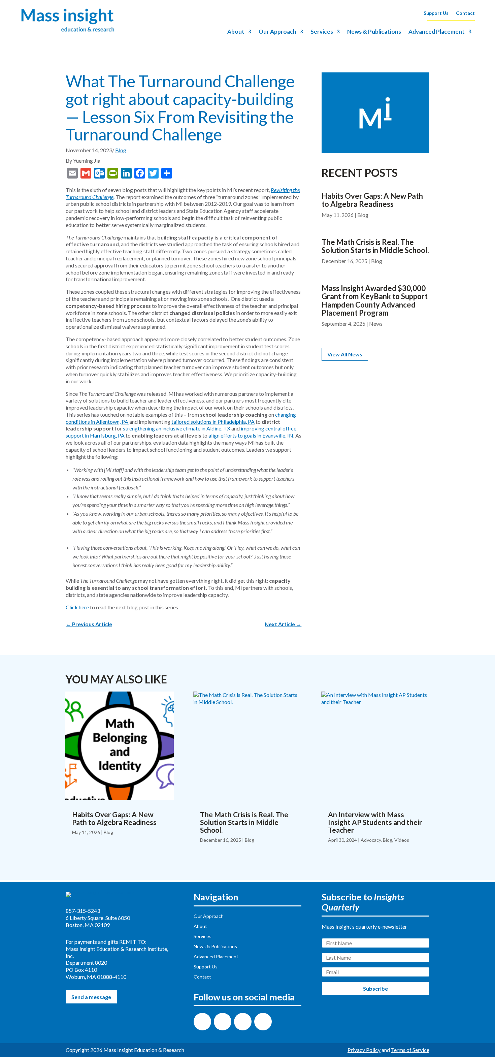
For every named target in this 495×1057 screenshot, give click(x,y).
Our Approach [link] (277, 32)
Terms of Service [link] (410, 1050)
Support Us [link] (436, 13)
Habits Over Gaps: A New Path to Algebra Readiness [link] (372, 200)
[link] (67, 31)
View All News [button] (344, 354)
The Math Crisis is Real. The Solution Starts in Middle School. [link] (375, 246)
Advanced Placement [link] (436, 32)
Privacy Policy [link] (364, 1050)
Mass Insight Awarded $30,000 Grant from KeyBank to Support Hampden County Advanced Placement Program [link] (375, 300)
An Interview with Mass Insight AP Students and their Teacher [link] (375, 822)
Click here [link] (77, 607)
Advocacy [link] (371, 840)
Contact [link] (465, 13)
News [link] (376, 323)
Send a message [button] (91, 997)
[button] (202, 1021)
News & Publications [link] (374, 32)
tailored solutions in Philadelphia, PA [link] (213, 421)
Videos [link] (401, 840)
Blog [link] (120, 150)
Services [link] (321, 32)
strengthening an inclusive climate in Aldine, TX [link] (176, 428)
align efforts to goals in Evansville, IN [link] (250, 435)
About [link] (235, 32)
